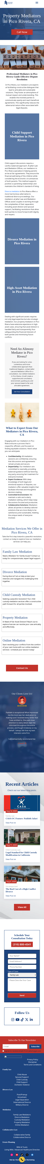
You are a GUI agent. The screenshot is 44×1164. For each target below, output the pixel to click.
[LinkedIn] (31, 1020)
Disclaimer (32, 1062)
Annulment (22, 1097)
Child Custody (22, 1079)
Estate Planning (9, 1142)
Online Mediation (22, 1125)
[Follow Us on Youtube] (17, 1020)
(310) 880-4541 (22, 944)
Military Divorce (22, 1105)
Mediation (7, 1110)
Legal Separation (22, 1100)
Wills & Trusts (22, 1147)
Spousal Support (22, 1077)
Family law (7, 1070)
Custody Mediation (22, 1120)
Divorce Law (8, 1090)
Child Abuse (22, 1074)
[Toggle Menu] (37, 2)
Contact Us (22, 668)
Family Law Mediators (22, 1114)
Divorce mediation (12, 191)
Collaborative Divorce (22, 1137)
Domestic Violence (22, 1085)
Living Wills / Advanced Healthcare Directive (22, 1149)
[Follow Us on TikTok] (22, 1020)
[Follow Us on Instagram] (12, 1020)
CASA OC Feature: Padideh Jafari (21, 818)
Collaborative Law (10, 1130)
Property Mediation (22, 1122)
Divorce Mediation (22, 1117)
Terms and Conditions (32, 1064)
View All (22, 907)
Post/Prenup (22, 1094)
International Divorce (22, 1102)
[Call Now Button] (22, 1159)
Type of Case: (13, 971)
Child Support (22, 1082)
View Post (10, 822)
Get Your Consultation (22, 391)
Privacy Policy (32, 1059)
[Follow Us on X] (26, 1020)
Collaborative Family (22, 1135)
